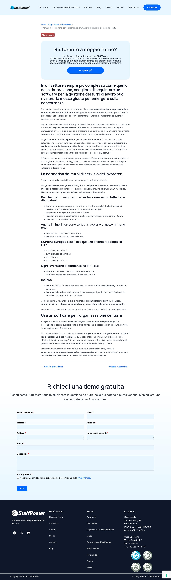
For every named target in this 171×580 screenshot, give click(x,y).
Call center (92, 523)
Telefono (21, 422)
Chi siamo (44, 7)
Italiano (132, 7)
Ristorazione (48, 35)
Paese (20, 443)
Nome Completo (25, 412)
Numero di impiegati (97, 433)
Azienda (92, 422)
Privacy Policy (24, 474)
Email (90, 412)
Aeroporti (91, 517)
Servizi (90, 567)
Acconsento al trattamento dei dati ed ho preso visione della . (55, 478)
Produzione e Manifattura (99, 542)
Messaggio (23, 454)
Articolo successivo (119, 367)
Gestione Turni (56, 517)
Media (89, 536)
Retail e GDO (93, 548)
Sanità (90, 561)
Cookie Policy (154, 576)
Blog (99, 7)
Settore (21, 433)
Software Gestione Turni (67, 7)
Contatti (52, 542)
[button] (137, 7)
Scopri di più (85, 70)
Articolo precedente (52, 367)
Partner (88, 7)
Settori (120, 7)
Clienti (109, 7)
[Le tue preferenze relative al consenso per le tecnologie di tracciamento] (166, 575)
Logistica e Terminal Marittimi (100, 529)
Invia (22, 488)
